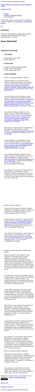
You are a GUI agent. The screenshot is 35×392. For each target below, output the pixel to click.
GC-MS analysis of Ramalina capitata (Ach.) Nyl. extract (18, 235)
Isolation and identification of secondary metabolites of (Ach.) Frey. (18, 222)
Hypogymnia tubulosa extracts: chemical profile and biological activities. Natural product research (18, 145)
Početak (6, 14)
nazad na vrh (4, 383)
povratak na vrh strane (7, 386)
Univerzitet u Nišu (6, 9)
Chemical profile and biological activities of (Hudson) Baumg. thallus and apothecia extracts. (19, 87)
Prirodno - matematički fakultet (13, 15)
